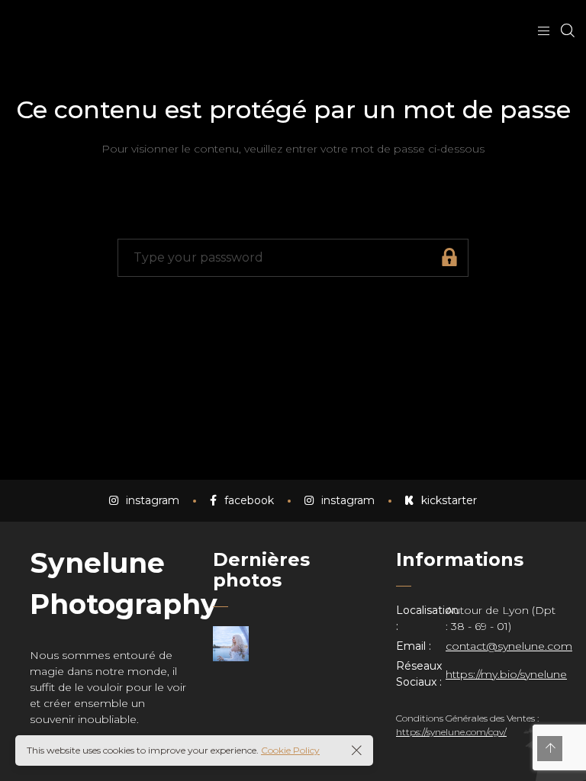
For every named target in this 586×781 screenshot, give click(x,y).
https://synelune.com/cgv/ (451, 732)
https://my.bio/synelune (506, 674)
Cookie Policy (290, 750)
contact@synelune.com (509, 646)
